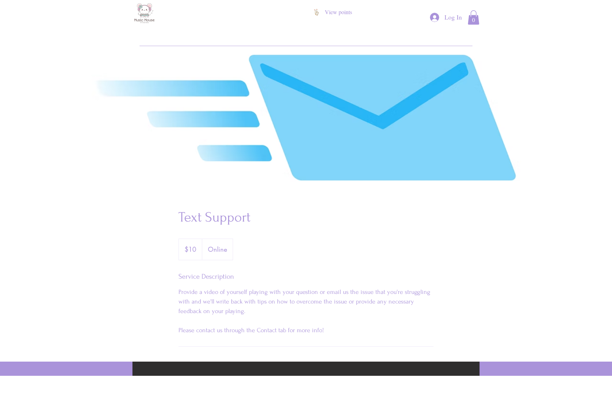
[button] (474, 17)
